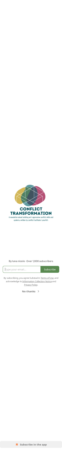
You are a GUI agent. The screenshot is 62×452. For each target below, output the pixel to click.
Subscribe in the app (33, 444)
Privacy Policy (30, 284)
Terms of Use (47, 277)
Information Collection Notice (37, 281)
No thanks (28, 291)
